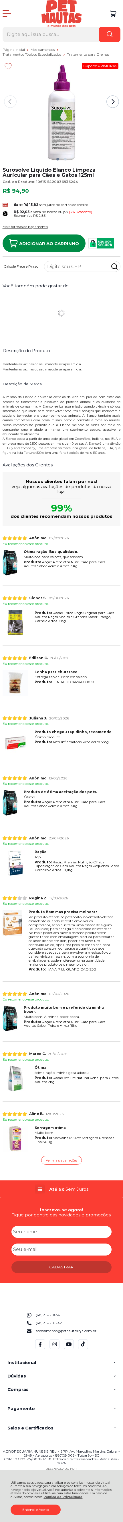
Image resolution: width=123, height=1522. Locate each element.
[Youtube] (69, 1348)
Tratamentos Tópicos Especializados (32, 54)
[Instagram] (54, 1348)
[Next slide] (112, 101)
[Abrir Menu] (7, 13)
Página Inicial (14, 49)
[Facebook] (40, 1348)
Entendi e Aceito (35, 1509)
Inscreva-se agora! (61, 1209)
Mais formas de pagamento (25, 227)
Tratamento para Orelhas (88, 54)
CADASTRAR (61, 1267)
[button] (57, 159)
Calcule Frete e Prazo (21, 266)
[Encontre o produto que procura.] (109, 34)
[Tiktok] (83, 1348)
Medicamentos (43, 49)
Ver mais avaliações (61, 1160)
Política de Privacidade (62, 1497)
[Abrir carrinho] (113, 14)
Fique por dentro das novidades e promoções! (61, 1215)
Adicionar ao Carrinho (49, 243)
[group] (62, 1189)
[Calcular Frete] (114, 266)
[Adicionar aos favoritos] (8, 66)
